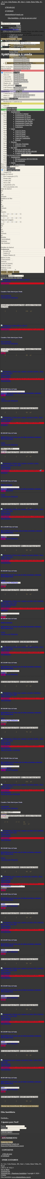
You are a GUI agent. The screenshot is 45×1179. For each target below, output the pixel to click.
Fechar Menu (13, 52)
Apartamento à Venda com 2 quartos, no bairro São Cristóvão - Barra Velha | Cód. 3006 (21, 1000)
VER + (3, 617)
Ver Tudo (17, 72)
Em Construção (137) (10, 176)
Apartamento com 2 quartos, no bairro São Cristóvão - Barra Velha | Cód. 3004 (22, 908)
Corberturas (17, 71)
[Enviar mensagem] (9, 45)
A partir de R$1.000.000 (21, 97)
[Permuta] (7, 262)
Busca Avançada (6, 274)
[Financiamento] (7, 260)
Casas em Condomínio (20, 82)
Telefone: (4, 1128)
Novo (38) (6, 183)
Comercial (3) (8, 93)
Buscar (4, 272)
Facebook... (5, 1118)
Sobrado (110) (8, 89)
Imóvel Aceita (5, 257)
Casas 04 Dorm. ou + (20, 80)
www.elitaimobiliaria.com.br (21, 1177)
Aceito (19, 39)
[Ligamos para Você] (8, 27)
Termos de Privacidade (8, 39)
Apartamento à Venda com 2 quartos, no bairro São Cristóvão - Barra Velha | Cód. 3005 (21, 1046)
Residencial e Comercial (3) (12, 102)
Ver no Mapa (5, 1170)
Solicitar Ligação (7, 1132)
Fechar (16, 272)
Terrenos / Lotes (18, 89)
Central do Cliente (7, 1142)
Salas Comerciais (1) (10, 98)
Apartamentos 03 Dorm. (21, 61)
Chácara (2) (7, 79)
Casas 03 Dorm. (18, 78)
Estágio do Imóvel (7, 174)
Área (2, 224)
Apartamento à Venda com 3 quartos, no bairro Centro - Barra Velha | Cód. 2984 (21, 541)
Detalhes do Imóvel (7, 247)
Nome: (3, 1126)
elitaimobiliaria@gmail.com (14, 14)
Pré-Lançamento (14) (10, 187)
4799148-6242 (10, 7)
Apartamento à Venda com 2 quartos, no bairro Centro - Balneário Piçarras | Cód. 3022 (19, 499)
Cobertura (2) (7, 81)
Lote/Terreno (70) (9, 87)
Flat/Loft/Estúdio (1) (10, 85)
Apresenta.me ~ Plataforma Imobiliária (13, 1173)
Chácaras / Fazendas (20, 88)
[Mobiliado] (5, 241)
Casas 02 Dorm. (18, 76)
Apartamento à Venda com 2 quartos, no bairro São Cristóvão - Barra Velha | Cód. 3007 (21, 954)
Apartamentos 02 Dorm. (21, 59)
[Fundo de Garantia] (7, 264)
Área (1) (6, 75)
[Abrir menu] (3, 104)
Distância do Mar (6, 198)
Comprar (4, 615)
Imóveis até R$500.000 (21, 93)
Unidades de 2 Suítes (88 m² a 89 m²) (30, 345)
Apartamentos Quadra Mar (22, 67)
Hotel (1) (6, 95)
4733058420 (9, 11)
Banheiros (4, 216)
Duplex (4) (7, 83)
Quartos (3, 212)
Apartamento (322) (9, 73)
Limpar (10, 272)
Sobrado (16, 84)
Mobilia (3, 237)
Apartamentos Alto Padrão (22, 65)
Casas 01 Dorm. (18, 74)
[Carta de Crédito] (7, 266)
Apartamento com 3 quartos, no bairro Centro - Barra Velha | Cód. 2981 (22, 1092)
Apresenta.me (5, 1171)
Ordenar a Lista (6, 268)
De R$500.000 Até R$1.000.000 (24, 95)
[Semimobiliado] (5, 239)
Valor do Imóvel (6, 189)
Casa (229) (7, 77)
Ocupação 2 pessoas (20, 57)
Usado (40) (7, 180)
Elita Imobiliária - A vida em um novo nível (22, 18)
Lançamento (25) (9, 185)
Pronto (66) (7, 178)
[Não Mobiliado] (5, 243)
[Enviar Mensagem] (41, 49)
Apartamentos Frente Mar (21, 69)
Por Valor (12, 91)
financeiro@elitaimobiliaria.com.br (12, 1146)
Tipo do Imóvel (6, 68)
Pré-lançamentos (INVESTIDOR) (24, 44)
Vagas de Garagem (7, 220)
